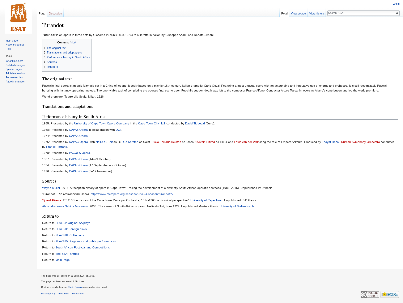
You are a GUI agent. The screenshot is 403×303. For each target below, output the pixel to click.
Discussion (55, 13)
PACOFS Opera (79, 152)
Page (42, 13)
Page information (15, 81)
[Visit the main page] (18, 17)
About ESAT (64, 293)
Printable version (15, 73)
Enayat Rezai (330, 142)
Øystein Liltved (205, 142)
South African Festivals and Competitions (82, 247)
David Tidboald (195, 123)
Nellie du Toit (104, 142)
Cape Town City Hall (151, 123)
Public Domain (75, 287)
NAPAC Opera (78, 142)
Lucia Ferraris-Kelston (166, 142)
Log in (396, 3)
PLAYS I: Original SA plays (72, 223)
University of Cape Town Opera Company (101, 123)
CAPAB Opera (78, 129)
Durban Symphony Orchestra (360, 142)
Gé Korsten (130, 142)
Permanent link (14, 77)
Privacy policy (48, 293)
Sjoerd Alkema (51, 200)
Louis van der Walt (246, 142)
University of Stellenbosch (237, 206)
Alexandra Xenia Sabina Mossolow (65, 206)
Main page (12, 40)
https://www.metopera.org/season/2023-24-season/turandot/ (131, 194)
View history (316, 13)
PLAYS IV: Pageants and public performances (85, 241)
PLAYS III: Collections (69, 235)
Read (284, 13)
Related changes (15, 65)
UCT (118, 129)
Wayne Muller (51, 187)
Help (8, 48)
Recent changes (15, 44)
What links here (14, 61)
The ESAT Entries (67, 253)
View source (298, 13)
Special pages (14, 69)
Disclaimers (78, 293)
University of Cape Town (206, 200)
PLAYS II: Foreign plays (71, 229)
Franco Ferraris (56, 146)
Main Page (62, 259)
